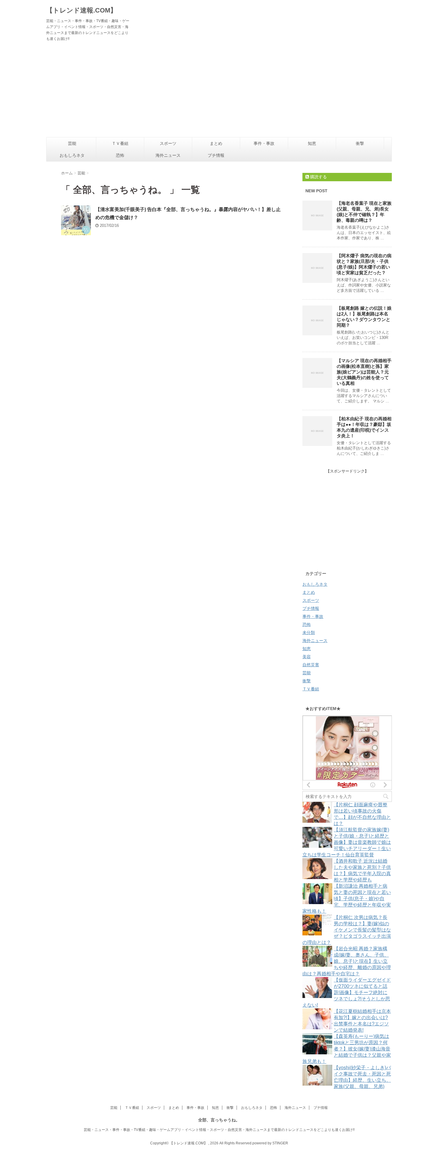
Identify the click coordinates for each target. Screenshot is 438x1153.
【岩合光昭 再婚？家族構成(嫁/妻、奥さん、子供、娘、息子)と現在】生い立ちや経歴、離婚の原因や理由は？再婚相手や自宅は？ (346, 961)
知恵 (312, 143)
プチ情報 (216, 155)
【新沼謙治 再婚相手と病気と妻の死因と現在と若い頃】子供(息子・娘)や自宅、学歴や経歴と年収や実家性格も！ (346, 899)
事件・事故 (264, 143)
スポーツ (168, 143)
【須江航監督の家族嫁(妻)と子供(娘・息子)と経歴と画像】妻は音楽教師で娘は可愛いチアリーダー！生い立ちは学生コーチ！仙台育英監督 (346, 842)
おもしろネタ (72, 155)
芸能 (72, 143)
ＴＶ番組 (120, 143)
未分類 (308, 632)
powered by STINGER (270, 1143)
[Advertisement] (219, 92)
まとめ (216, 143)
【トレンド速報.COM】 (81, 10)
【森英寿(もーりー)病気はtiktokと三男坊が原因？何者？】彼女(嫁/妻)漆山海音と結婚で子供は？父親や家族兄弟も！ (346, 1049)
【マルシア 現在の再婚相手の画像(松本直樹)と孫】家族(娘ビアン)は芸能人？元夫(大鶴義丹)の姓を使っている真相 (364, 372)
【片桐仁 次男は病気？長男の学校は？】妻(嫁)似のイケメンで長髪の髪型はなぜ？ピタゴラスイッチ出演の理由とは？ (346, 930)
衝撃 (360, 143)
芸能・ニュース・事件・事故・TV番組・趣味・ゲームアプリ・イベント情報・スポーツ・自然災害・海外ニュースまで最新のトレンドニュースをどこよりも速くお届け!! (219, 1130)
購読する (318, 176)
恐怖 (120, 155)
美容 (306, 656)
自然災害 (310, 664)
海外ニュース (168, 155)
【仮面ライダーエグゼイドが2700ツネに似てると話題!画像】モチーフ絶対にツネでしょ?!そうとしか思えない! (346, 992)
